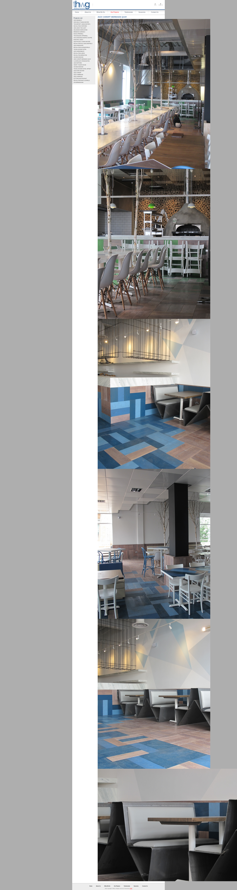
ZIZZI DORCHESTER (79, 70)
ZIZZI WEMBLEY (78, 20)
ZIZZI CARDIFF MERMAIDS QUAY (82, 59)
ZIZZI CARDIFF (77, 72)
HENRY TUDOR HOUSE (80, 65)
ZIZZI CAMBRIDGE (78, 74)
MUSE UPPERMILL (79, 34)
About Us (88, 12)
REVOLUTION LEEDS (79, 53)
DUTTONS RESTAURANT (80, 78)
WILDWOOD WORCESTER (80, 30)
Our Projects (115, 12)
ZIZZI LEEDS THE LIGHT (80, 28)
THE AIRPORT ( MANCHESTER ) (82, 24)
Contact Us (154, 12)
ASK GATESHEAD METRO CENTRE (83, 37)
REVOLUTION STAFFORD (80, 26)
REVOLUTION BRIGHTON (80, 55)
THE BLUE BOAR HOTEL (80, 49)
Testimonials (129, 12)
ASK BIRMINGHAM (78, 82)
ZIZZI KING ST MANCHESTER (81, 22)
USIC (131, 888)
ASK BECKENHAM (78, 57)
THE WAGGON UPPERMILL (81, 35)
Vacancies (141, 12)
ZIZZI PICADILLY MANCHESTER (82, 41)
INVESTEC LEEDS (78, 39)
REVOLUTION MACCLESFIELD (82, 80)
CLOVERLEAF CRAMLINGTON (82, 61)
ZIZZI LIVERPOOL (78, 76)
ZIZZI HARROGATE (78, 45)
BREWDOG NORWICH (79, 32)
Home (77, 12)
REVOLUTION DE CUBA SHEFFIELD (83, 43)
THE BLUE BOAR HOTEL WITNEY (82, 68)
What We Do (101, 12)
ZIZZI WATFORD (78, 63)
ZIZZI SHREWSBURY (79, 51)
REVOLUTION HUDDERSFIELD (82, 47)
